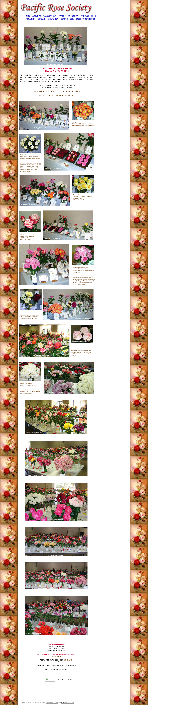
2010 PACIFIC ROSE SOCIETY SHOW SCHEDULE (57, 95)
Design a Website (52, 703)
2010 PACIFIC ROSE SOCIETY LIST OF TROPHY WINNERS (57, 91)
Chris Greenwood (57, 656)
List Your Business (67, 703)
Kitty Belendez (68, 660)
